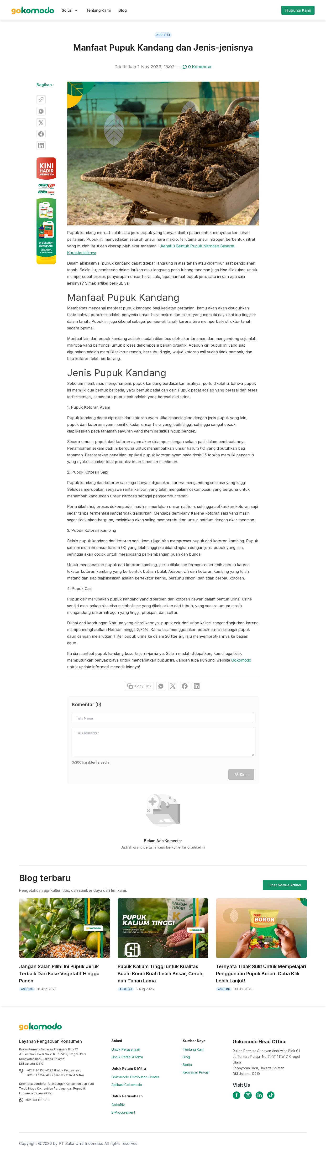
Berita (187, 1065)
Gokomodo (241, 660)
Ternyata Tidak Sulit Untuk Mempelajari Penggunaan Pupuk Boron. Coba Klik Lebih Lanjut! (261, 974)
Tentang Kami (98, 10)
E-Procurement (123, 1112)
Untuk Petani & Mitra (127, 1057)
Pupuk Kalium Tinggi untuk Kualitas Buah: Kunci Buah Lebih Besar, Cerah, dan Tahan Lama (161, 974)
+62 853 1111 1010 (37, 1100)
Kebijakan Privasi (196, 1072)
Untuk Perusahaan (125, 1049)
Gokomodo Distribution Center (135, 1077)
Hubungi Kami (298, 10)
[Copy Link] (41, 99)
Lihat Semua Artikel (284, 885)
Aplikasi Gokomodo (126, 1085)
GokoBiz (118, 1105)
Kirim (244, 774)
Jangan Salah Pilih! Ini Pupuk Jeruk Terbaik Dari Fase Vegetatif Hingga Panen (59, 974)
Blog (122, 10)
